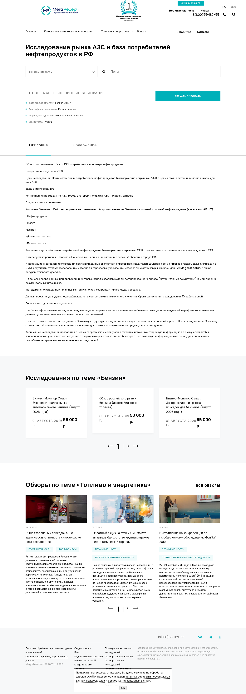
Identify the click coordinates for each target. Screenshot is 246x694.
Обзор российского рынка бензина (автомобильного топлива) (118, 403)
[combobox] (61, 71)
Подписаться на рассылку (88, 656)
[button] (136, 448)
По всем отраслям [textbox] (40, 72)
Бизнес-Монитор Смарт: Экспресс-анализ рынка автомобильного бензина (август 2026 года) (56, 405)
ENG (233, 7)
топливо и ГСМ (67, 549)
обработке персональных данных (129, 680)
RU (224, 7)
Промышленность (39, 549)
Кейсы (205, 10)
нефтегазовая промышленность (114, 557)
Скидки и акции (82, 648)
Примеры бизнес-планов (119, 656)
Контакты (203, 32)
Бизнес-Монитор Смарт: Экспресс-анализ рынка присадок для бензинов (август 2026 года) (188, 405)
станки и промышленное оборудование (186, 557)
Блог (76, 652)
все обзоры (208, 485)
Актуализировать (188, 96)
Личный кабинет (190, 3)
